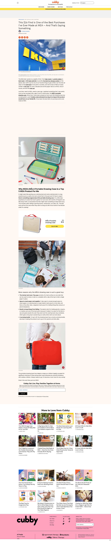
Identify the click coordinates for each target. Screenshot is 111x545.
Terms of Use (39, 396)
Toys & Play (21, 19)
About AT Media (21, 536)
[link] (27, 427)
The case (35, 295)
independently (23, 74)
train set (32, 88)
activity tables (57, 79)
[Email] (25, 37)
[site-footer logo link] (20, 534)
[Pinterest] (22, 37)
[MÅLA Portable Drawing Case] (31, 223)
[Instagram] (69, 519)
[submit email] (92, 524)
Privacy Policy (45, 396)
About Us (52, 520)
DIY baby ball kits (31, 81)
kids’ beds (21, 81)
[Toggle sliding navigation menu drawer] (17, 3)
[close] (110, 540)
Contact (52, 522)
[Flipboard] (63, 524)
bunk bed (28, 84)
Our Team (52, 518)
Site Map (52, 524)
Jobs (18, 538)
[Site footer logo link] (27, 520)
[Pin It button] (63, 68)
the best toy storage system (51, 81)
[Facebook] (19, 37)
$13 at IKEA (54, 226)
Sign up (23, 393)
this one (26, 86)
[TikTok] (69, 521)
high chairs (48, 79)
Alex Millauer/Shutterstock (26, 71)
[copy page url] (27, 37)
